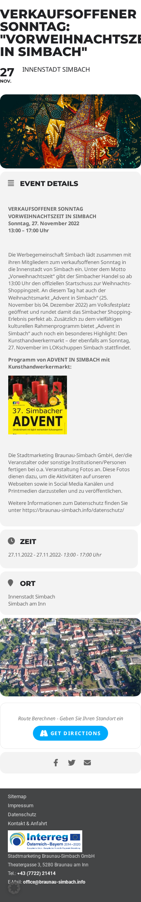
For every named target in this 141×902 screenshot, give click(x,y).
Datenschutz (22, 814)
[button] (14, 888)
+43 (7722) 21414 (36, 873)
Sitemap (17, 796)
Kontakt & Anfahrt (27, 823)
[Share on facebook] (56, 763)
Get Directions (76, 733)
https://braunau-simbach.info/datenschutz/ (73, 509)
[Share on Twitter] (71, 763)
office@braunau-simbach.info (54, 882)
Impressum (20, 805)
